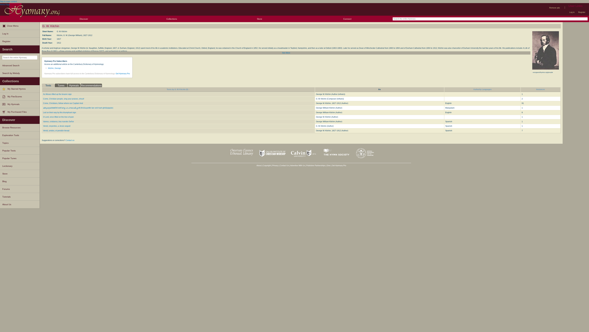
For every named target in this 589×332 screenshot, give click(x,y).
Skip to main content (8, 1)
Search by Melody (11, 73)
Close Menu (13, 26)
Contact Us (284, 165)
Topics (5, 143)
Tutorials (6, 197)
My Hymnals (13, 104)
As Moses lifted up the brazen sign (57, 94)
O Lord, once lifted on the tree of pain (58, 117)
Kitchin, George (54, 68)
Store (259, 19)
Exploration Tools (10, 135)
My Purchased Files (17, 112)
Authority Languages (482, 89)
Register (581, 12)
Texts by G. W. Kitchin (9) (177, 89)
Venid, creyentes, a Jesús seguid (56, 126)
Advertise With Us (297, 165)
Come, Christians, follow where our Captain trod (63, 103)
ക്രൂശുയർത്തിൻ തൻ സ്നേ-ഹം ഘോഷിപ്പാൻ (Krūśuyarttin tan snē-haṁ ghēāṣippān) (78, 108)
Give (329, 165)
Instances (540, 89)
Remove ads (554, 8)
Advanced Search (10, 65)
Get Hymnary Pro (123, 74)
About (258, 165)
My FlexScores (15, 96)
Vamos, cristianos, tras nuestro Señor (58, 122)
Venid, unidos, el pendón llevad (56, 131)
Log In (5, 34)
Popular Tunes (9, 158)
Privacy (275, 165)
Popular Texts (9, 151)
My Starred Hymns (17, 89)
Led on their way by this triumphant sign (59, 112)
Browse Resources (11, 127)
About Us (6, 204)
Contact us (69, 140)
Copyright (267, 165)
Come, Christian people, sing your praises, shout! (63, 99)
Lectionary (7, 166)
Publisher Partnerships (315, 165)
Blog (4, 181)
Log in (572, 12)
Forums (6, 189)
